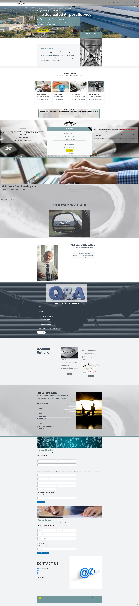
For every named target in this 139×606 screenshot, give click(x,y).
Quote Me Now (41, 501)
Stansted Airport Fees (91, 117)
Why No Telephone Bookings (44, 319)
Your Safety (41, 308)
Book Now (100, 2)
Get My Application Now (43, 552)
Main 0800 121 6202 (43, 570)
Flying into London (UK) (8, 199)
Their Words (118, 2)
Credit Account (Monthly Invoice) (45, 545)
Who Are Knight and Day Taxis (45, 324)
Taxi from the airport (52, 469)
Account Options (134, 2)
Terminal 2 (41, 405)
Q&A (113, 2)
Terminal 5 (41, 413)
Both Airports (41, 428)
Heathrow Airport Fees (46, 117)
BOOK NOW (69, 150)
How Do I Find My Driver (43, 314)
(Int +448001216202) (52, 570)
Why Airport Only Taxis (43, 321)
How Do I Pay (41, 311)
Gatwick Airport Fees (61, 117)
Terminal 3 (41, 408)
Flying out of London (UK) (8, 196)
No (43, 494)
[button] (69, 196)
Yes (39, 494)
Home (95, 2)
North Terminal (42, 421)
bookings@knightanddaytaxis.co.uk (47, 572)
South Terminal (42, 423)
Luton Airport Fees (77, 117)
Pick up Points (126, 2)
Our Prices (41, 306)
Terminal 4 (41, 410)
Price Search (107, 2)
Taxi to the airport (42, 469)
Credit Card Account (42, 543)
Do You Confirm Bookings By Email (46, 316)
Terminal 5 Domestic (43, 416)
